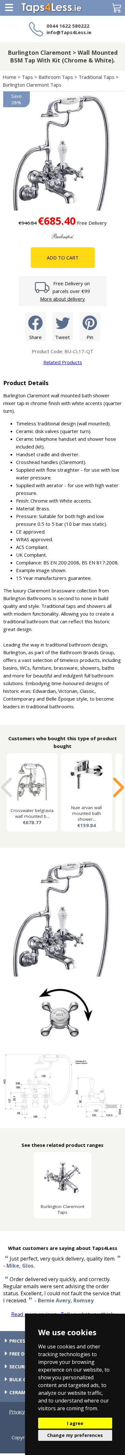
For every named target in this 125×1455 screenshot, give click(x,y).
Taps (27, 77)
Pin (90, 337)
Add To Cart (63, 257)
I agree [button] (75, 1423)
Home (9, 77)
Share (35, 337)
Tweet (62, 337)
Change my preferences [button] (75, 1435)
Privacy (17, 1411)
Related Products (62, 362)
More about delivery (62, 299)
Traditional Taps (96, 77)
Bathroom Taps (55, 77)
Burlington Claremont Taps (32, 84)
